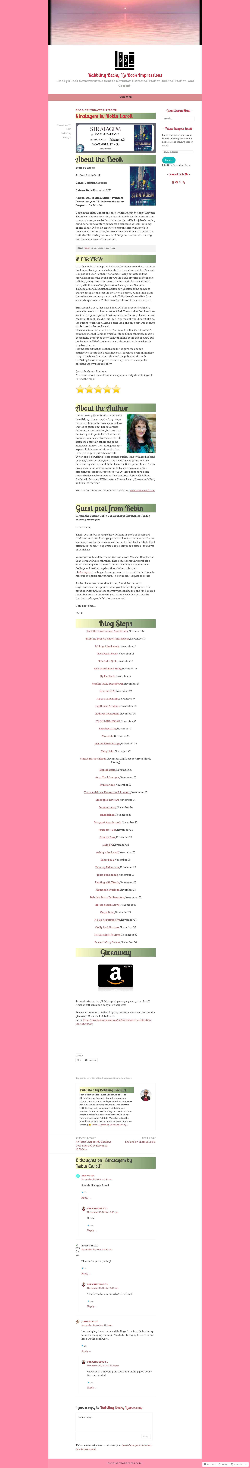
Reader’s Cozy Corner (107, 942)
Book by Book (107, 837)
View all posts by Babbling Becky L (110, 1124)
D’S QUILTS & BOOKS (107, 721)
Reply (84, 1197)
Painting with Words (107, 882)
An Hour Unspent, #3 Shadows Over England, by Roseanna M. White (93, 1143)
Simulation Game (122, 1078)
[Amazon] (172, 182)
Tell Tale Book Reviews (107, 934)
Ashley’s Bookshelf (107, 852)
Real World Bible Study (107, 668)
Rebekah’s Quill (107, 661)
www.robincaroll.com (142, 490)
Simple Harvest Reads (93, 758)
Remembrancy (107, 807)
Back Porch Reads (107, 653)
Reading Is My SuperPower (107, 683)
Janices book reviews (107, 904)
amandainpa (107, 814)
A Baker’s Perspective (107, 919)
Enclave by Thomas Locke (140, 1139)
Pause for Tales (107, 829)
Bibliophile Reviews (107, 799)
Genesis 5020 (107, 691)
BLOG (80, 110)
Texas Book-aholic (107, 874)
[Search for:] (178, 118)
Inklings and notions (107, 713)
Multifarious (107, 784)
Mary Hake (107, 751)
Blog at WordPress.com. (125, 1463)
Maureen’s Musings (107, 889)
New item (126, 97)
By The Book (107, 676)
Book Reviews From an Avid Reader (107, 631)
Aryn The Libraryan (107, 777)
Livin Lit (107, 844)
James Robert (89, 1322)
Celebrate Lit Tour (101, 110)
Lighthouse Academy (107, 706)
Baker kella (107, 859)
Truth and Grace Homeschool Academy (107, 792)
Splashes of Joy (107, 728)
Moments (107, 736)
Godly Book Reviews (107, 927)
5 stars (87, 1078)
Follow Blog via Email (178, 129)
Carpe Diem (107, 912)
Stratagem (85, 572)
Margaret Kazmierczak (107, 822)
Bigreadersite (107, 769)
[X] (180, 182)
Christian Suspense (101, 1078)
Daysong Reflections (107, 867)
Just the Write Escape (107, 743)
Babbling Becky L (97, 1208)
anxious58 (87, 1176)
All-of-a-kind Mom (107, 698)
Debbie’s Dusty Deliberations (107, 897)
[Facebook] (176, 182)
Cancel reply (135, 1408)
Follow (168, 160)
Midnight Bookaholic (107, 646)
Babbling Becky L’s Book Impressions (125, 75)
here (87, 248)
